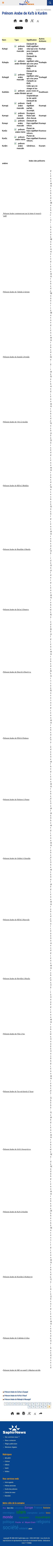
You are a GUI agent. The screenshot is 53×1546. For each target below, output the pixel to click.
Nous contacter (10, 1440)
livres (48, 1513)
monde (8, 1517)
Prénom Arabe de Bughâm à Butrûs (16, 549)
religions (43, 1521)
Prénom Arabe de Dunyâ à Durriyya (17, 672)
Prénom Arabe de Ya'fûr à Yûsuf (51, 1277)
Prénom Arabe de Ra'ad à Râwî (51, 609)
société (10, 1527)
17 (37, 1407)
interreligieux (9, 1512)
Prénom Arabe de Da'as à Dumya (16, 609)
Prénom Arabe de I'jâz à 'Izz (14, 1034)
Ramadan (7, 1496)
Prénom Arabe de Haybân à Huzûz (16, 979)
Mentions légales (10, 1447)
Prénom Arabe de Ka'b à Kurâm (15, 1212)
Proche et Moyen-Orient (25, 1522)
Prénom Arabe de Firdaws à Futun (16, 800)
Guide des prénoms (10, 1489)
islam (21, 1512)
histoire (46, 1507)
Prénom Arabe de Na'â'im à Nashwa (51, 357)
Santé (6, 1468)
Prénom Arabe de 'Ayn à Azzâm (15, 422)
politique (8, 1522)
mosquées (24, 1517)
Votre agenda (8, 1482)
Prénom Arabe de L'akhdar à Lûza (16, 1338)
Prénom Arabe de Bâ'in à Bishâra (16, 486)
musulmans (42, 1517)
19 (45, 1407)
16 (33, 1407)
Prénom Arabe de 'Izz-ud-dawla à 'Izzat (18, 1091)
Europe (29, 1507)
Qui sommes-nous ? (11, 1437)
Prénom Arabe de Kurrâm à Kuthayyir (18, 1277)
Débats (6, 1465)
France (38, 1507)
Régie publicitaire (10, 1444)
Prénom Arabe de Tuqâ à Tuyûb (51, 1034)
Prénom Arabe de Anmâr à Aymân (16, 357)
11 (37, 1404)
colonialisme (19, 1508)
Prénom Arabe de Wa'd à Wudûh (51, 1149)
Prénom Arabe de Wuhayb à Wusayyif (18, 1399)
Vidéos (6, 1471)
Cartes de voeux (9, 1492)
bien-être (10, 1508)
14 (49, 1404)
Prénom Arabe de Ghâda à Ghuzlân (16, 858)
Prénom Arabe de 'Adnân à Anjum (16, 292)
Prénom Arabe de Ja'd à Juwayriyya (17, 1149)
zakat (30, 1529)
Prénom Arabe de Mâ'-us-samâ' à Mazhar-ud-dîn (21, 1370)
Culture (7, 1461)
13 (45, 1404)
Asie (4, 1508)
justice (41, 1513)
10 (33, 1404)
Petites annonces (10, 1486)
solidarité (23, 1528)
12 (41, 1404)
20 (49, 1407)
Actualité (7, 1458)
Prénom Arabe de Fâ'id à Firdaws (16, 738)
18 (41, 1407)
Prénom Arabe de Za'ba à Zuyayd (51, 1338)
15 (29, 1407)
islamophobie (32, 1513)
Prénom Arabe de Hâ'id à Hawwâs (16, 920)
